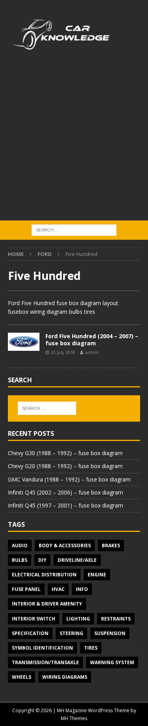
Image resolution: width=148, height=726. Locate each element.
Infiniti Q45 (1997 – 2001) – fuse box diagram (65, 505)
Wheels (21, 677)
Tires (90, 648)
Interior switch (33, 618)
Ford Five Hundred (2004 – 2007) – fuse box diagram (91, 339)
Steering (71, 633)
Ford (44, 253)
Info (82, 589)
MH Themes (74, 718)
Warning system (112, 662)
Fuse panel (26, 589)
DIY (42, 560)
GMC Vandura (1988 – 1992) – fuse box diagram (69, 479)
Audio (20, 545)
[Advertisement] (74, 143)
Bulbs (19, 560)
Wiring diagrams (64, 677)
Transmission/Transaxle (45, 662)
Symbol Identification (42, 648)
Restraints (116, 618)
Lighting (78, 618)
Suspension (110, 633)
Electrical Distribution (44, 574)
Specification (30, 633)
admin (92, 352)
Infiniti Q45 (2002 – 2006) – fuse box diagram (65, 492)
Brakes (111, 545)
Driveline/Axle (77, 560)
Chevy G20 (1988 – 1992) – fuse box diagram (65, 466)
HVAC (58, 589)
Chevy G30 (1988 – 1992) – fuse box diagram (65, 453)
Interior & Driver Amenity (47, 603)
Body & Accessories (65, 545)
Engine (97, 574)
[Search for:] (74, 229)
